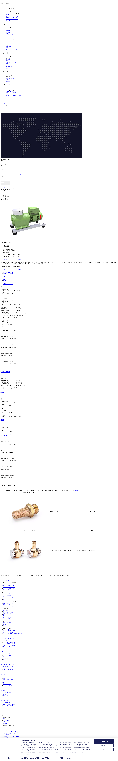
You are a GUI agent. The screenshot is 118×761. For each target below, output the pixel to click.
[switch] (37, 758)
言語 (2, 176)
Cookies (5, 723)
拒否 (104, 749)
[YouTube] (5, 715)
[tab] (60, 273)
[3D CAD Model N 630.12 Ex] (2, 368)
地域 (2, 160)
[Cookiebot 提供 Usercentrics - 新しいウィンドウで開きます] (12, 758)
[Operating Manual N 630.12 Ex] (2, 352)
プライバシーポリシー (26, 754)
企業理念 (5, 721)
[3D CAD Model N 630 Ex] (2, 360)
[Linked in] (5, 711)
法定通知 (5, 718)
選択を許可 (103, 745)
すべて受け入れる (104, 741)
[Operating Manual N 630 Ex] (2, 343)
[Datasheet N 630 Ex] (2, 335)
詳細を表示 (68, 758)
